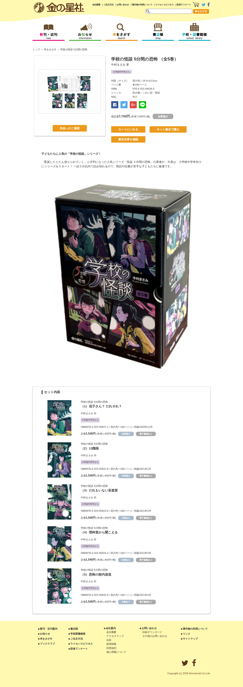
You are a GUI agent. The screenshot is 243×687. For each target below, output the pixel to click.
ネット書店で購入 (168, 129)
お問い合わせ (123, 4)
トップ (36, 49)
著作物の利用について (142, 4)
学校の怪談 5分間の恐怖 (94, 401)
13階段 (94, 448)
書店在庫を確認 (128, 139)
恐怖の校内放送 (100, 574)
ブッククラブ (47, 643)
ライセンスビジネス (164, 4)
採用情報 (111, 644)
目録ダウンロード (152, 632)
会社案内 (111, 628)
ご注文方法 (109, 4)
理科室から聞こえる (103, 532)
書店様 (74, 628)
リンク (186, 633)
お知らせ (45, 633)
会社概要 (96, 4)
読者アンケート (184, 4)
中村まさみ (118, 64)
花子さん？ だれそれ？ (105, 406)
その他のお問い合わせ (154, 636)
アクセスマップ (115, 636)
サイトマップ (190, 638)
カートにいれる (128, 129)
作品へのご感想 (70, 128)
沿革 (108, 640)
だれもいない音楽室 (103, 490)
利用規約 (111, 648)
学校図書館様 (77, 633)
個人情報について (116, 652)
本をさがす (201, 11)
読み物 (136, 92)
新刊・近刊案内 (48, 628)
